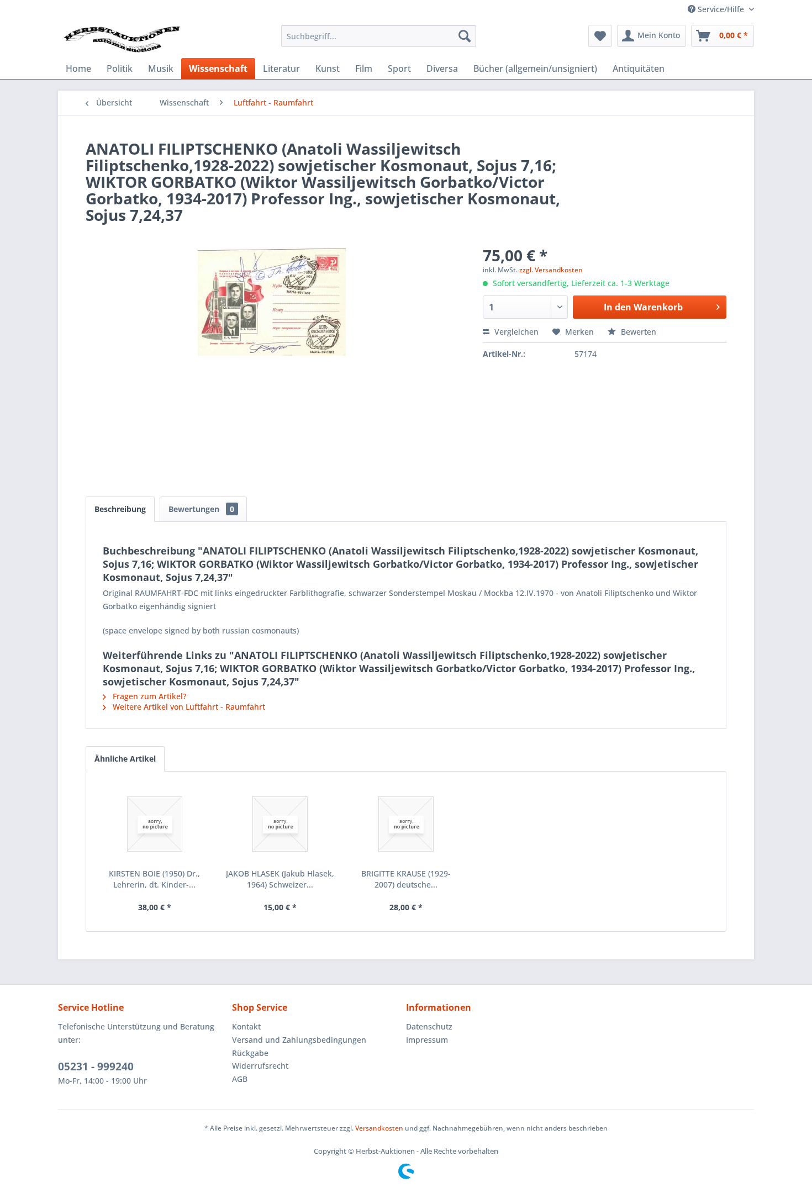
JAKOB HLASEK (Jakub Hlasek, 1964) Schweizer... (280, 879)
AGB (239, 1079)
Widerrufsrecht (260, 1065)
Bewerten (637, 331)
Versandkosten (379, 1128)
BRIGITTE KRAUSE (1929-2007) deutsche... (406, 879)
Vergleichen (515, 331)
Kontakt (246, 1026)
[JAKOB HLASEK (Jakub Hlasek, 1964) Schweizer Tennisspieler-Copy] (280, 824)
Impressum (427, 1039)
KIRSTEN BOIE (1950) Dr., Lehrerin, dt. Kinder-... (154, 879)
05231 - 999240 (96, 1066)
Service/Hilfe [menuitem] (720, 9)
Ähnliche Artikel (125, 758)
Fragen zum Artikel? (148, 696)
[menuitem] (378, 36)
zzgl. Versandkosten (551, 269)
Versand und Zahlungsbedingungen (299, 1039)
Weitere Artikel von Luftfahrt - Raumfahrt (187, 706)
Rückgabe (250, 1053)
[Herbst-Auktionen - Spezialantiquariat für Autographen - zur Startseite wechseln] (122, 38)
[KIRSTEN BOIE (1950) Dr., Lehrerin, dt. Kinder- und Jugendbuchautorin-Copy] (154, 824)
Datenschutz (429, 1026)
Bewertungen (201, 509)
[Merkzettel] (600, 36)
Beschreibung (120, 509)
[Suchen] (464, 36)
